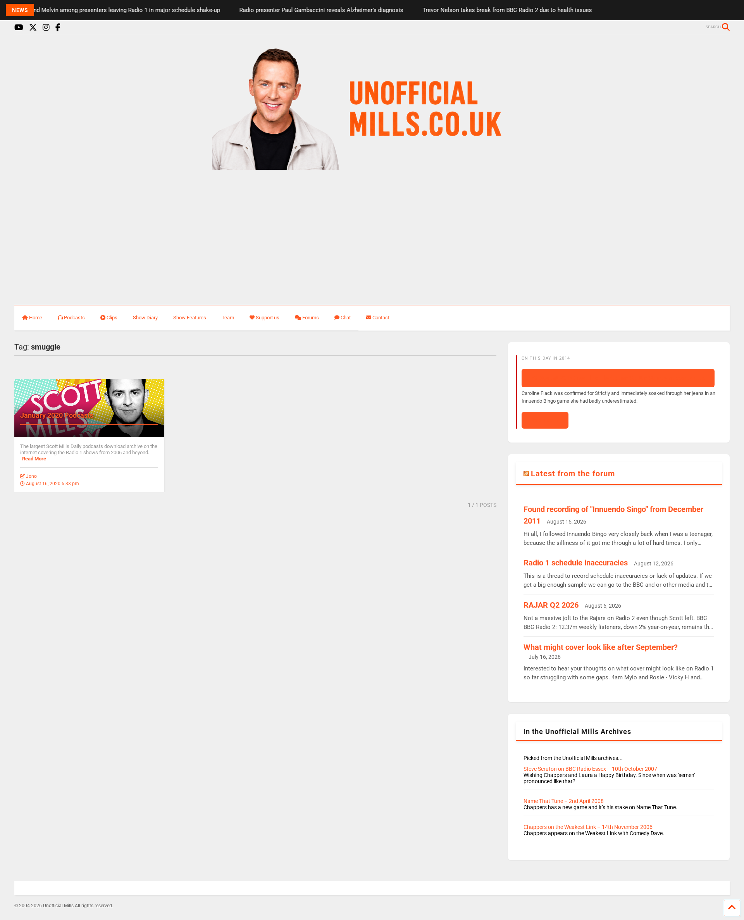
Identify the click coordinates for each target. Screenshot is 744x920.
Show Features (189, 317)
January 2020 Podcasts (56, 415)
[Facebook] (57, 27)
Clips (112, 317)
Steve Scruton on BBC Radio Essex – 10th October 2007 (590, 769)
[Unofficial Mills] (372, 166)
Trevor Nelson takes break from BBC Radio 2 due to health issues (492, 10)
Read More (34, 459)
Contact (380, 317)
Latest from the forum (573, 473)
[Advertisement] (372, 238)
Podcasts (74, 317)
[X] (33, 27)
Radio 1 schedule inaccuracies (576, 562)
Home (35, 317)
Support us (267, 317)
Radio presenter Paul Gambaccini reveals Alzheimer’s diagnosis (307, 10)
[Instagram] (46, 27)
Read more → (545, 420)
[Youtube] (18, 27)
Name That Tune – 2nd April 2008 (564, 801)
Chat (346, 317)
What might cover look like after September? (601, 647)
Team (228, 317)
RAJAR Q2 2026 (551, 605)
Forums (310, 317)
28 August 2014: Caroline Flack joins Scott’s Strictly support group (618, 377)
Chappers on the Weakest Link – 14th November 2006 (588, 827)
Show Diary (145, 317)
